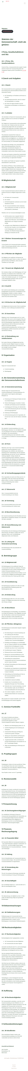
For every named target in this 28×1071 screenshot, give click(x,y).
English (14, 1065)
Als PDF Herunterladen (7, 31)
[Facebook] (15, 1061)
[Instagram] (12, 1061)
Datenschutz (14, 1068)
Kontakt (14, 1066)
